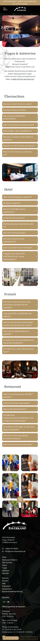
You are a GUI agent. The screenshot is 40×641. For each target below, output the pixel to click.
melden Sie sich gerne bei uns (22, 79)
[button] (4, 637)
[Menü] (5, 7)
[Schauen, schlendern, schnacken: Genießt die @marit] (10, 481)
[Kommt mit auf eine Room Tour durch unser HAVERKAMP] (29, 462)
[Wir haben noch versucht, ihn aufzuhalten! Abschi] (29, 481)
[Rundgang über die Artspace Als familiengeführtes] (10, 462)
